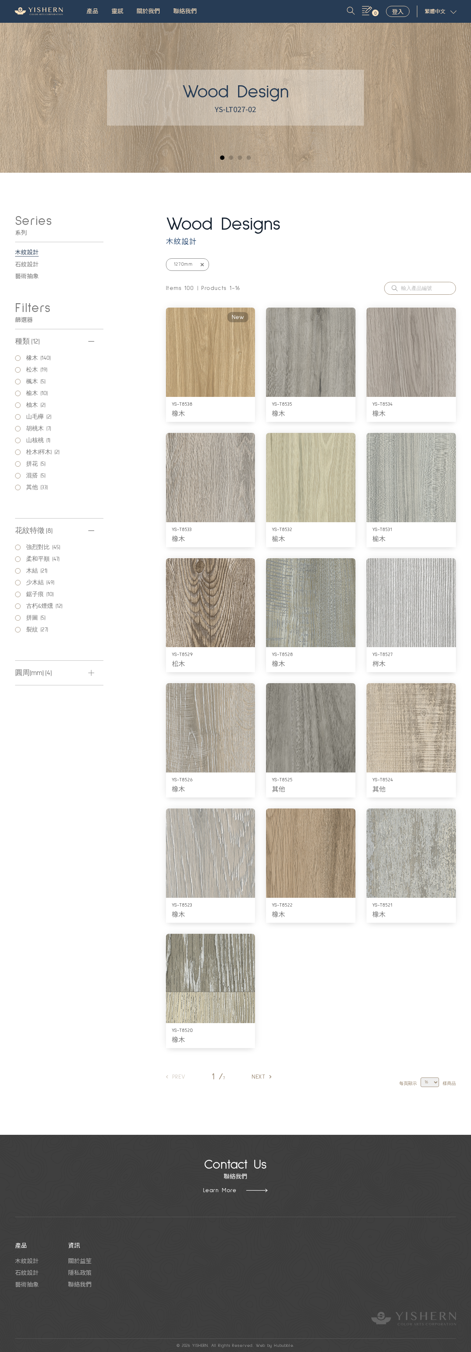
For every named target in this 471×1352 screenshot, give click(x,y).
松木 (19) (38, 370)
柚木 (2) (37, 405)
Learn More (220, 1190)
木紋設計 (27, 251)
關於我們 (148, 11)
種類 (27, 341)
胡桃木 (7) (40, 428)
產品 (92, 11)
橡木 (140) (39, 358)
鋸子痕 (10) (41, 594)
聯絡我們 (185, 11)
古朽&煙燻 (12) (45, 606)
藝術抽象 (27, 275)
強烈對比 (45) (44, 547)
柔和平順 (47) (44, 559)
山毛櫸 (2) (40, 417)
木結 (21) (38, 571)
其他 (278, 788)
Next (259, 1077)
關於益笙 (80, 1260)
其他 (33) (38, 487)
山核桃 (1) (39, 440)
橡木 (178, 413)
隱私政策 (80, 1272)
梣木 (379, 663)
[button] (222, 157)
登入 (398, 11)
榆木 (278, 538)
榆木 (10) (38, 393)
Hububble (283, 1346)
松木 (178, 663)
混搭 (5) (37, 475)
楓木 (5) (37, 381)
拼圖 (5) (37, 618)
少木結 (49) (41, 582)
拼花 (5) (37, 464)
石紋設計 (27, 263)
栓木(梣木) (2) (44, 452)
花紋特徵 (34, 530)
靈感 (117, 11)
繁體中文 (435, 11)
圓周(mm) (33, 673)
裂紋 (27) (38, 629)
